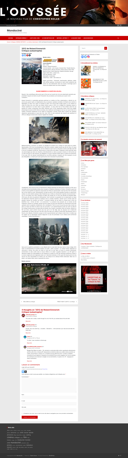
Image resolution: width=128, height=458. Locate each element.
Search (105, 48)
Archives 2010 (84, 232)
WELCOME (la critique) (29, 301)
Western (83, 194)
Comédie (83, 174)
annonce (13, 432)
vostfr (16, 449)
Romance (83, 189)
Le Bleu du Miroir (85, 256)
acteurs (15, 430)
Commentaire (25, 376)
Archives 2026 (84, 203)
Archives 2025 (84, 204)
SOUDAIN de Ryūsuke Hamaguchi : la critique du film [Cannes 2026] (99, 81)
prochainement (19, 445)
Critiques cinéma (21, 38)
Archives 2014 (84, 225)
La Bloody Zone (76, 38)
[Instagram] (88, 56)
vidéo (11, 449)
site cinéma (21, 447)
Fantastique (84, 181)
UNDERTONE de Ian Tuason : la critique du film (94, 279)
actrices (22, 430)
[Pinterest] (27, 55)
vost (14, 449)
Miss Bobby (84, 260)
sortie (25, 447)
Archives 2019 (84, 216)
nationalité (23, 442)
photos (9, 445)
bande (26, 432)
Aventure (83, 168)
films (28, 437)
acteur (11, 430)
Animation (83, 165)
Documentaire (84, 178)
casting (28, 435)
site (17, 447)
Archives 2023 (84, 208)
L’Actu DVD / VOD (35, 38)
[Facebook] (23, 55)
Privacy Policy (44, 369)
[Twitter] (25, 55)
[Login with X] (25, 372)
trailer (8, 449)
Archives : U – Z (85, 238)
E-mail (23, 401)
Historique (83, 185)
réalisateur (29, 445)
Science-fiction (85, 191)
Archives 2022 (84, 210)
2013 (8, 430)
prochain (13, 445)
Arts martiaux (84, 166)
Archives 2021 (84, 212)
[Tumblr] (30, 55)
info (16, 440)
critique (17, 437)
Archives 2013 (84, 227)
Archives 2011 (84, 230)
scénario (14, 447)
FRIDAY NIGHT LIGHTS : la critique (66, 301)
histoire (9, 440)
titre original (30, 447)
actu (25, 430)
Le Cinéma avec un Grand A (88, 258)
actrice (18, 430)
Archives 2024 (84, 206)
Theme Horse (33, 455)
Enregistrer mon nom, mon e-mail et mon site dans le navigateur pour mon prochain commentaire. (48, 413)
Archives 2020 (84, 214)
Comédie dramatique (86, 176)
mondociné (16, 442)
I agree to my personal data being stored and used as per (35, 369)
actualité (29, 430)
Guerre (82, 183)
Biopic (82, 170)
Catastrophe (84, 172)
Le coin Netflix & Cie (48, 38)
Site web (24, 407)
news (27, 442)
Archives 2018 (84, 217)
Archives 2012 (84, 229)
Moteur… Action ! (62, 38)
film (25, 437)
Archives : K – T (85, 236)
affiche (8, 432)
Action (82, 163)
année (18, 432)
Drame (82, 179)
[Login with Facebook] (23, 372)
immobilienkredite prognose (34, 346)
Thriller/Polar (84, 192)
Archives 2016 (84, 221)
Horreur (83, 187)
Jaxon (28, 336)
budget (23, 435)
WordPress (51, 455)
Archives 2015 (84, 223)
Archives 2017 (84, 219)
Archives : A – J (85, 234)
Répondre (28, 321)
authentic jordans (30, 314)
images (13, 440)
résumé (9, 447)
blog (15, 435)
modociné (20, 440)
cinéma (10, 437)
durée (21, 437)
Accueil (10, 38)
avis (21, 432)
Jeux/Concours (88, 38)
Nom (23, 394)
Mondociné (14, 30)
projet (24, 445)
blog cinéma (19, 435)
